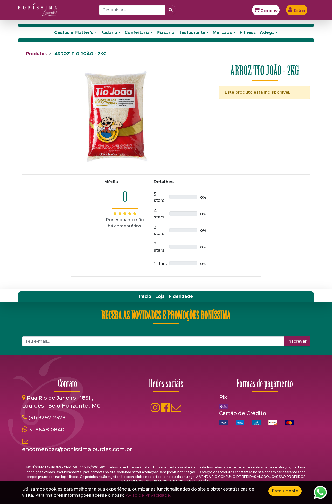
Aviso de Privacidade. (148, 495)
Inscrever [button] (297, 341)
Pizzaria (165, 32)
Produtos (36, 53)
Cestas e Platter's (73, 32)
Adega (267, 32)
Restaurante (191, 32)
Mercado (222, 32)
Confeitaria (137, 32)
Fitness (248, 32)
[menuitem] (145, 296)
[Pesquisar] (170, 10)
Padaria (108, 32)
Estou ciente (285, 490)
